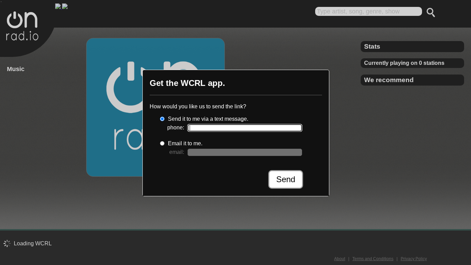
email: (176, 152)
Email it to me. (185, 143)
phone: (175, 127)
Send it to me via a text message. (208, 119)
